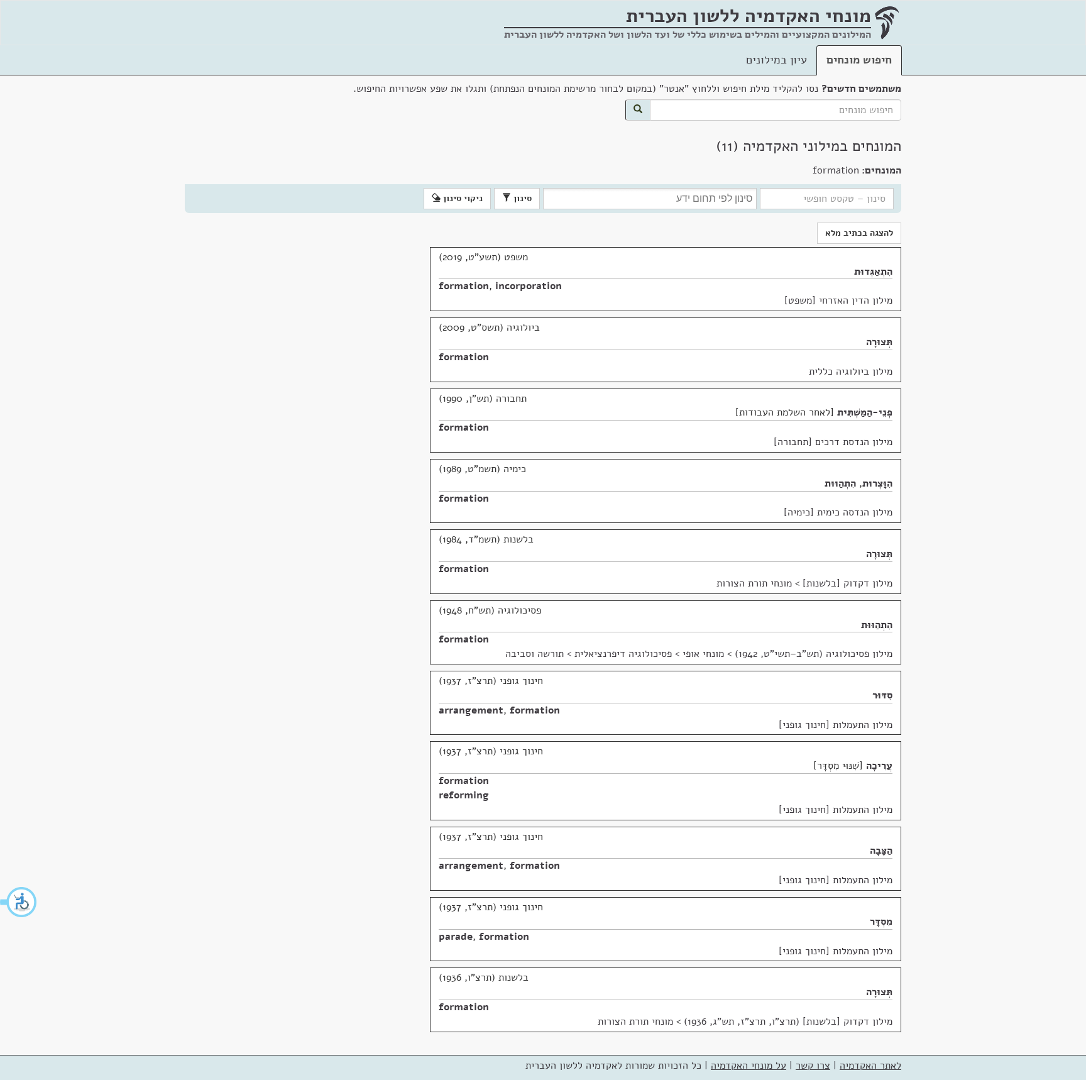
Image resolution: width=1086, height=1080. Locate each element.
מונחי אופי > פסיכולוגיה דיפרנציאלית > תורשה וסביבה (614, 654)
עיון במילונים (776, 59)
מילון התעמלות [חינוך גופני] (835, 725)
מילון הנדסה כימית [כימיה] (838, 512)
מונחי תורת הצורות (754, 583)
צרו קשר (813, 1065)
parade (456, 937)
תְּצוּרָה (879, 342)
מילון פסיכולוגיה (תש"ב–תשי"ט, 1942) (813, 654)
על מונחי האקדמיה (748, 1065)
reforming (464, 795)
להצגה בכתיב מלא (859, 233)
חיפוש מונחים (859, 59)
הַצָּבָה (881, 850)
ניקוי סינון (462, 198)
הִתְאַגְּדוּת (873, 271)
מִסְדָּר (881, 921)
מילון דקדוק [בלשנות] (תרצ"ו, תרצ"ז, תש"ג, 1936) (788, 1021)
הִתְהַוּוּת (840, 483)
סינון (521, 198)
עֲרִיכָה (879, 766)
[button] (19, 902)
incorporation (528, 286)
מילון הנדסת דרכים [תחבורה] (833, 442)
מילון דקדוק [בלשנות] (847, 583)
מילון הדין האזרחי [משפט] (838, 300)
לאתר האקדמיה (870, 1065)
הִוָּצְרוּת (877, 483)
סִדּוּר (882, 695)
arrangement (471, 710)
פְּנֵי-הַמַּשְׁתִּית (864, 412)
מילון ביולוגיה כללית (850, 371)
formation (464, 286)
